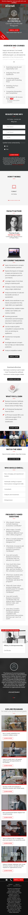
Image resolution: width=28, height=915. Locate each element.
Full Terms (14, 164)
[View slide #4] (12, 200)
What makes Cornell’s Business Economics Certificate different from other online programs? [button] (14, 532)
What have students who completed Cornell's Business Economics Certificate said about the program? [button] (14, 578)
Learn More (14, 155)
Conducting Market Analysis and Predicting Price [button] (14, 80)
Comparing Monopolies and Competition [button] (14, 92)
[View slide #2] (9, 200)
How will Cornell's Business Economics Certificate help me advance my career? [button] (13, 557)
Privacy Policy (20, 164)
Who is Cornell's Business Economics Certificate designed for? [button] (14, 540)
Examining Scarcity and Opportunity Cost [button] (13, 68)
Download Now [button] (14, 379)
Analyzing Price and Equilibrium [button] (12, 73)
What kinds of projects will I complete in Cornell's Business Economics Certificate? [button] (15, 548)
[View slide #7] (16, 200)
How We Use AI (17, 886)
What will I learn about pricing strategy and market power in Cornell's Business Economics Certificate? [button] (14, 589)
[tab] (14, 68)
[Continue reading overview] (14, 59)
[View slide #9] (19, 200)
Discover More (14, 459)
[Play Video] (14, 439)
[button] (26, 641)
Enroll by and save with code (14, 1)
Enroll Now (14, 356)
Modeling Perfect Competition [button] (12, 86)
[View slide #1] (8, 200)
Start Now (14, 427)
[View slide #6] (15, 200)
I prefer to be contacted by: (11, 142)
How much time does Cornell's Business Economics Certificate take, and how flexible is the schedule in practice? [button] (14, 567)
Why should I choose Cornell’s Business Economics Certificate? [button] (14, 523)
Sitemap (10, 884)
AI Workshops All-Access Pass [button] (14, 99)
